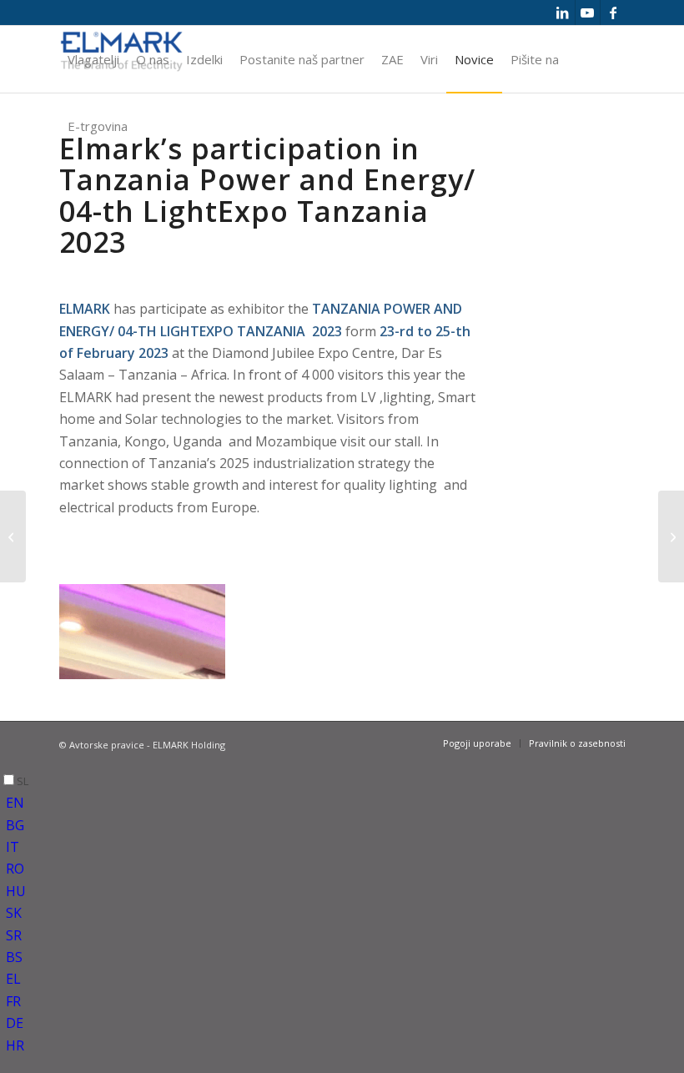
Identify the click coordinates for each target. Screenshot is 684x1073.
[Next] (188, 626)
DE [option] (14, 1023)
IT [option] (12, 847)
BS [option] (14, 957)
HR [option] (15, 1045)
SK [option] (14, 913)
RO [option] (15, 868)
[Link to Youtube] (588, 12)
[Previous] (97, 626)
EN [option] (15, 802)
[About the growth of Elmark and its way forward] (671, 536)
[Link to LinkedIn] (563, 12)
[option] (345, 803)
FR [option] (13, 1001)
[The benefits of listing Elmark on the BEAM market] (13, 536)
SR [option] (14, 935)
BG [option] (15, 825)
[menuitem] (93, 59)
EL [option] (13, 979)
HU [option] (16, 891)
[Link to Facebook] (613, 12)
